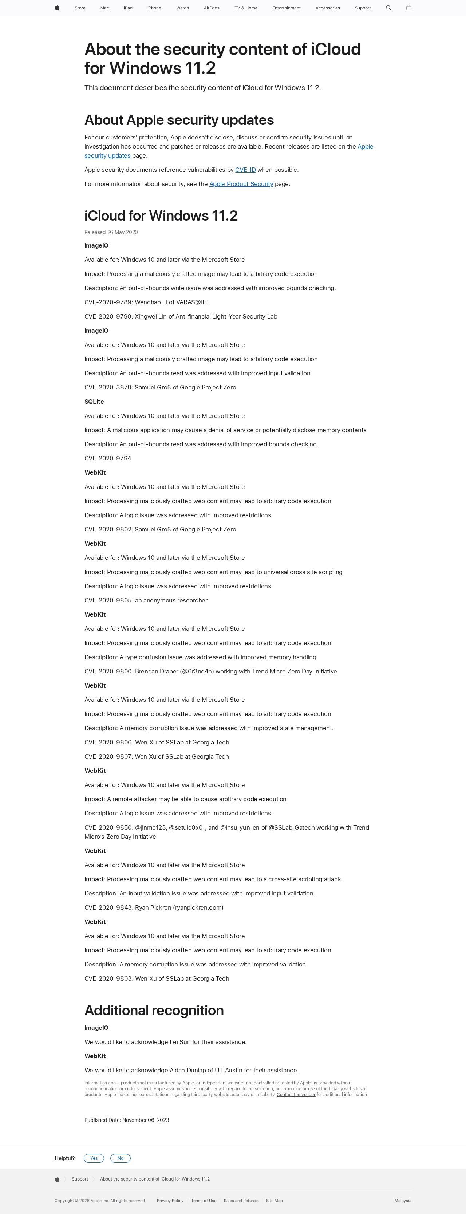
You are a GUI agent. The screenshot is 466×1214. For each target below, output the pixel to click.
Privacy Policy (170, 1200)
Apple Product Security (241, 183)
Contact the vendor (296, 1094)
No (120, 1158)
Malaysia (403, 1200)
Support (80, 1179)
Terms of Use (203, 1200)
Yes (94, 1158)
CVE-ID (245, 169)
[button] (388, 8)
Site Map (274, 1200)
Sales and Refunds (241, 1200)
